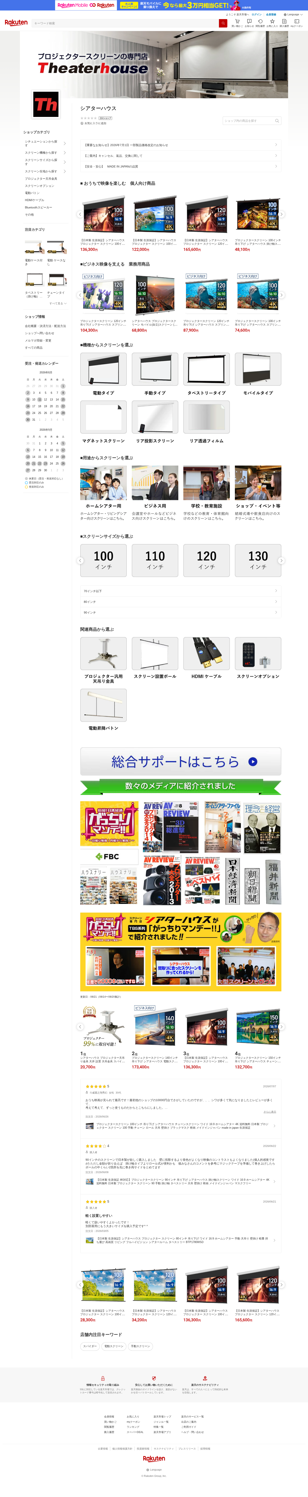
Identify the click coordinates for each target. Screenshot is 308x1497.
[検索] (223, 23)
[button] (293, 14)
